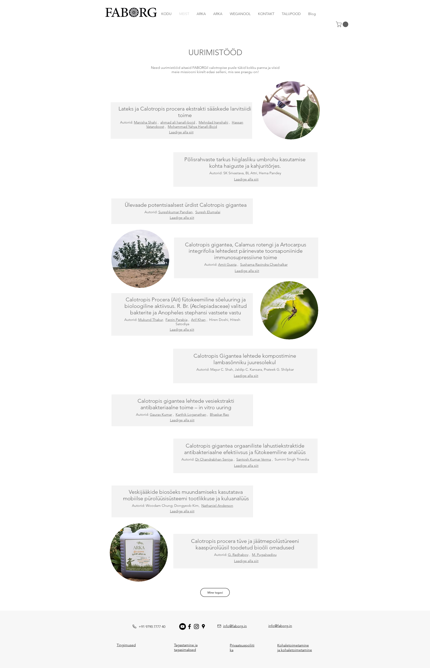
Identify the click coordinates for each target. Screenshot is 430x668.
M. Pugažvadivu (264, 555)
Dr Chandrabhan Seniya (214, 459)
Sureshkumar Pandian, (176, 212)
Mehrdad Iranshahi (213, 122)
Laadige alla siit (181, 132)
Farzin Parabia (176, 320)
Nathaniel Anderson (217, 505)
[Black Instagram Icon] (196, 626)
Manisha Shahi (145, 122)
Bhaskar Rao (219, 414)
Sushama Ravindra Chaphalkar (264, 264)
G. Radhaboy (238, 555)
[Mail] (219, 626)
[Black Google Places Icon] (203, 626)
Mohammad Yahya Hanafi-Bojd (192, 126)
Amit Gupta (227, 264)
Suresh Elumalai (207, 212)
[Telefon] (134, 626)
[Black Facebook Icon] (189, 626)
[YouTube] (182, 626)
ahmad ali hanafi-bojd (177, 122)
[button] (343, 24)
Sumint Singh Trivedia (292, 459)
